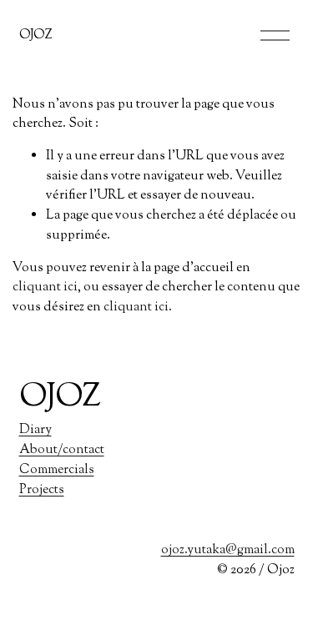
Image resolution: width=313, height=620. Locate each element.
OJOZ (36, 35)
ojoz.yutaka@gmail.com (228, 550)
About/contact (61, 450)
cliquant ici (45, 287)
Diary (35, 430)
